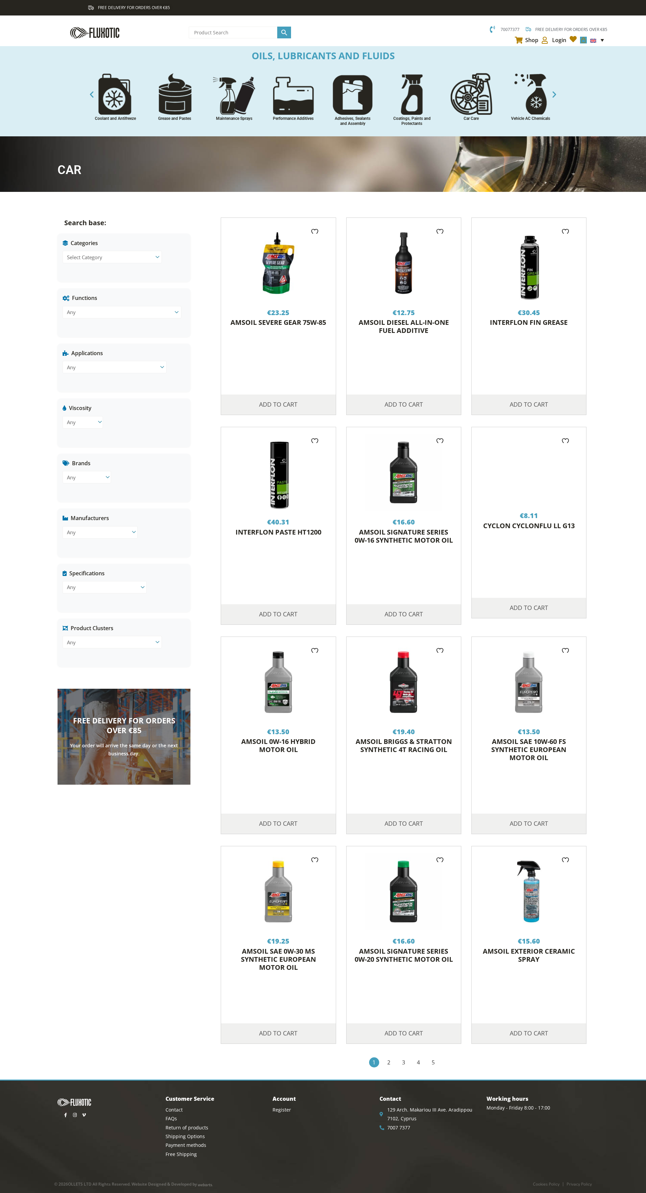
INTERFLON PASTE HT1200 (278, 532)
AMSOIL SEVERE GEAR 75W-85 (278, 322)
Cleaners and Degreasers (385, 121)
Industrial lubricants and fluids (445, 121)
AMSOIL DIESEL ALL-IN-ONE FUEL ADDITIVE (404, 326)
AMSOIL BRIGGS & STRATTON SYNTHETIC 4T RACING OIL (404, 745)
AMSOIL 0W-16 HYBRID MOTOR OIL (278, 745)
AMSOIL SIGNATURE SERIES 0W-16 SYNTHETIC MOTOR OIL (404, 536)
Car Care (267, 118)
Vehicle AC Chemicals (326, 118)
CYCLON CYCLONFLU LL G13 (529, 525)
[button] (91, 94)
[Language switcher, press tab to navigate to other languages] (597, 40)
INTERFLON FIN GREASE (529, 322)
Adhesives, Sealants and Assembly (148, 121)
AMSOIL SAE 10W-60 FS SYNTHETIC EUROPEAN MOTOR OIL (528, 749)
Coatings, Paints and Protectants (207, 121)
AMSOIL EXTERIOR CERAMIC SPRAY (529, 955)
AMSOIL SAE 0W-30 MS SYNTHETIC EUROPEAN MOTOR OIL (278, 959)
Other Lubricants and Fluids (504, 121)
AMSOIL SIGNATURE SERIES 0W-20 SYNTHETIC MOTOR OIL (404, 955)
